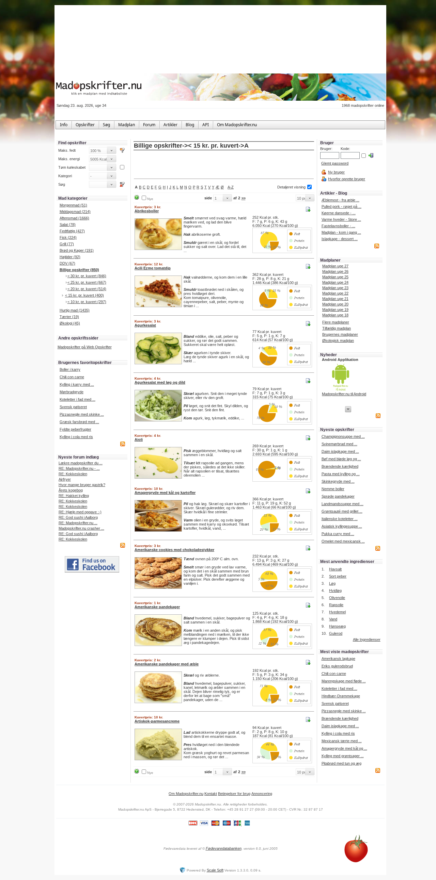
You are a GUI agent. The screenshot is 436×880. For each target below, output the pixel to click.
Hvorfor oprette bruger (346, 179)
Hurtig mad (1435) (75, 310)
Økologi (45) (70, 323)
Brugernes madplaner (340, 334)
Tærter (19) (69, 317)
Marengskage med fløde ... (344, 681)
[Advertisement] (223, 165)
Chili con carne (72, 377)
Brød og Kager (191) (77, 250)
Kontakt (210, 794)
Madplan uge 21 (335, 299)
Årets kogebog (71, 490)
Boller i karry (70, 369)
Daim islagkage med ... (340, 451)
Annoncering (261, 794)
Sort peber (337, 576)
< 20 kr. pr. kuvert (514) (86, 289)
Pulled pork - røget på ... (341, 206)
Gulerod (335, 633)
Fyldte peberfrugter (75, 429)
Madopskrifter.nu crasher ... (81, 528)
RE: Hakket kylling (74, 496)
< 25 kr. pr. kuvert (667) (86, 282)
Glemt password (334, 163)
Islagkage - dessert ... (340, 239)
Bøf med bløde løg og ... (341, 459)
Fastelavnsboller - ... (338, 226)
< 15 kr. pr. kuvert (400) (84, 295)
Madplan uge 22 (335, 293)
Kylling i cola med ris (76, 437)
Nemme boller (333, 489)
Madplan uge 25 (335, 277)
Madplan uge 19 (335, 310)
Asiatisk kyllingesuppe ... (342, 526)
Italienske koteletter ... (340, 519)
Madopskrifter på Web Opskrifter (85, 347)
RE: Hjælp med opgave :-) (80, 512)
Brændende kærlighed (340, 466)
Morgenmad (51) (73, 205)
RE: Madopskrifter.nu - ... (79, 468)
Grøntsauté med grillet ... (342, 511)
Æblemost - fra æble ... (340, 200)
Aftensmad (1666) (74, 218)
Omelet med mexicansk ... (343, 541)
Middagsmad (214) (75, 212)
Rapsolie (336, 605)
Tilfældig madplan (336, 328)
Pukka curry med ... (338, 534)
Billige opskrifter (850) (79, 270)
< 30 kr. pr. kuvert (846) (86, 276)
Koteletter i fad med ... (77, 399)
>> (244, 198)
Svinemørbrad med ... (339, 444)
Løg (332, 583)
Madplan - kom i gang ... (341, 232)
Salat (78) (68, 224)
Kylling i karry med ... (77, 384)
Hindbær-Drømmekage (341, 696)
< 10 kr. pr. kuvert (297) (86, 302)
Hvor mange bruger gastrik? (82, 485)
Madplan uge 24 (335, 282)
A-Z (231, 187)
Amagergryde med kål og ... (344, 748)
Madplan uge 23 (335, 288)
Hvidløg (335, 590)
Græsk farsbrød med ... (79, 422)
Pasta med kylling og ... (341, 474)
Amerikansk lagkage (338, 659)
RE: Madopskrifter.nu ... (78, 523)
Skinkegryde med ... (338, 481)
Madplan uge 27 (335, 266)
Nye (150, 199)
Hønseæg (337, 626)
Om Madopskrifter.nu (186, 794)
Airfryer (65, 479)
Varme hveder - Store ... (341, 219)
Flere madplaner (335, 322)
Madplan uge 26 (335, 271)
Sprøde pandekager (338, 496)
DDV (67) (67, 263)
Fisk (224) (68, 237)
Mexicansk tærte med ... (342, 741)
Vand (333, 619)
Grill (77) (67, 244)
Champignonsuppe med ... (343, 436)
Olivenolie (337, 598)
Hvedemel (337, 612)
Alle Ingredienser (366, 639)
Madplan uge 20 (335, 304)
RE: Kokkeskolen (73, 474)
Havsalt (335, 569)
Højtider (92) (70, 257)
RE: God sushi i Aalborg (78, 517)
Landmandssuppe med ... (342, 504)
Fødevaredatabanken (224, 848)
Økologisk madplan (338, 340)
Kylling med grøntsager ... (343, 756)
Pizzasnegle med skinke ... (82, 414)
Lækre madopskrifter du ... (81, 463)
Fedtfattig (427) (72, 231)
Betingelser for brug (234, 794)
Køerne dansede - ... (339, 213)
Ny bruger (336, 172)
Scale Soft (215, 870)
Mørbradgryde (71, 392)
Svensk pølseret (73, 407)
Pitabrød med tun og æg (341, 763)
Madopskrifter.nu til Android (344, 394)
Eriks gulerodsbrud (337, 666)
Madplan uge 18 (335, 315)
